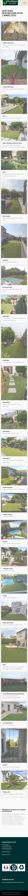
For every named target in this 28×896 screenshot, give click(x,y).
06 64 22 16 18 (6, 854)
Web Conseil (17, 892)
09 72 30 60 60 (6, 852)
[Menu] (24, 3)
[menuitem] (24, 3)
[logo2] (11, 3)
